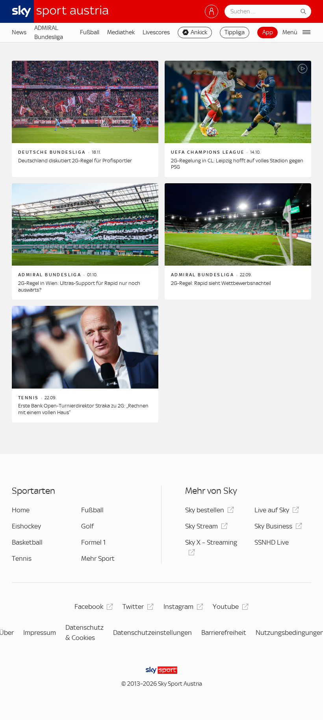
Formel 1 (93, 542)
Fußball (89, 32)
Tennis (22, 558)
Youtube (226, 606)
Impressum (39, 632)
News (19, 32)
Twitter (133, 606)
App (267, 32)
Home (21, 510)
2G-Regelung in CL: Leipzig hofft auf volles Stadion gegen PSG (237, 164)
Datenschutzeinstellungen (152, 632)
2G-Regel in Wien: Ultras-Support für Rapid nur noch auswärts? (79, 286)
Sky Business (273, 526)
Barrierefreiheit (223, 632)
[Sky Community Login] (211, 11)
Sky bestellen (204, 510)
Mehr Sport (98, 558)
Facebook (88, 606)
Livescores (156, 32)
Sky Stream (201, 526)
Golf (87, 526)
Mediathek (121, 32)
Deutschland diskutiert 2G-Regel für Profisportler (75, 161)
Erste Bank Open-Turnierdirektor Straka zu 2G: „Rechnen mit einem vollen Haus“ (83, 409)
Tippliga (235, 32)
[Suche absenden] (303, 11)
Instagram (178, 606)
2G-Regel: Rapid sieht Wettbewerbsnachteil (221, 283)
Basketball (27, 542)
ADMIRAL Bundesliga (48, 32)
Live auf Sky (271, 510)
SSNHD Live (271, 542)
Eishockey (26, 526)
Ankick (199, 32)
